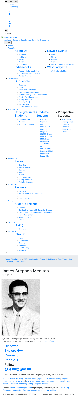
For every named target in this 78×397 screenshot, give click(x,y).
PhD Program (45, 149)
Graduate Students (42, 113)
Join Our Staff (24, 104)
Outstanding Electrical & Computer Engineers (36, 210)
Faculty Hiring (24, 248)
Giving (11, 222)
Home (10, 45)
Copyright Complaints (55, 381)
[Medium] (10, 24)
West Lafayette (57, 67)
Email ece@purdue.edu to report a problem (39, 390)
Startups (22, 172)
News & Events (57, 50)
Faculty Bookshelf (25, 99)
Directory (22, 85)
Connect (12, 355)
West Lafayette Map (59, 71)
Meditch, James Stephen (16, 262)
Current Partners (25, 198)
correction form (48, 341)
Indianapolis (23, 67)
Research (12, 158)
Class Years (62, 259)
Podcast (54, 59)
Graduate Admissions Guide (66, 129)
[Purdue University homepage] (9, 37)
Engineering (13, 7)
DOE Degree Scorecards (35, 381)
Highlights (22, 57)
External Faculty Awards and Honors (33, 95)
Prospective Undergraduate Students (68, 121)
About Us (12, 48)
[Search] (6, 30)
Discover (12, 346)
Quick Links (12, 2)
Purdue (11, 4)
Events (53, 62)
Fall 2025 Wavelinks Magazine (62, 64)
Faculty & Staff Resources (28, 107)
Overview (22, 165)
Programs (22, 245)
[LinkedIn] (9, 21)
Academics (12, 109)
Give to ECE (23, 220)
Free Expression (18, 381)
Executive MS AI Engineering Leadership (46, 153)
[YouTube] (9, 14)
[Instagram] (9, 12)
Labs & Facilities (25, 177)
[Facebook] (9, 16)
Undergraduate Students (25, 113)
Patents (21, 175)
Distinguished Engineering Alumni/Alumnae (35, 212)
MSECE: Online (46, 136)
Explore (11, 351)
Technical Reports (25, 182)
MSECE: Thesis (46, 134)
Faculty (21, 87)
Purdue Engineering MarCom (21, 388)
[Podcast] (9, 26)
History (21, 59)
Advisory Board (25, 217)
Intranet (11, 231)
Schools (22, 243)
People (10, 360)
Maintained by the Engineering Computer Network (29, 384)
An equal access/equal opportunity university (42, 379)
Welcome (22, 55)
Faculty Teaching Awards (28, 97)
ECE (25, 259)
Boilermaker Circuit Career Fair (30, 194)
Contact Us (23, 64)
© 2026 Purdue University (13, 379)
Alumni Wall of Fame (26, 215)
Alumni (11, 201)
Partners (11, 184)
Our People (12, 78)
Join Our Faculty (25, 102)
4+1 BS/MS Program (26, 124)
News (53, 55)
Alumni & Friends (26, 204)
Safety (21, 62)
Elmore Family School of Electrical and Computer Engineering (25, 40)
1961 (70, 259)
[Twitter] (9, 19)
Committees (23, 240)
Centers (22, 170)
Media (53, 57)
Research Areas (25, 167)
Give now (22, 229)
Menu (8, 43)
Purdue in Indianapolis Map (29, 71)
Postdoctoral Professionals (29, 92)
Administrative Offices (27, 90)
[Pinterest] (21, 370)
